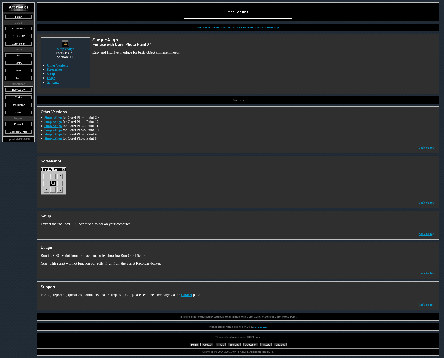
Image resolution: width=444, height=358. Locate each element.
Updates (280, 344)
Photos (18, 78)
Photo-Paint (219, 27)
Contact (186, 295)
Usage (51, 78)
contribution (260, 327)
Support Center (18, 131)
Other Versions (57, 65)
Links (18, 112)
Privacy (266, 344)
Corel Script (18, 43)
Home (194, 344)
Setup (51, 74)
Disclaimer (250, 344)
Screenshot (54, 69)
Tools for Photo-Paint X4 (249, 27)
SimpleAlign (272, 27)
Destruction (18, 105)
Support (53, 82)
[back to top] (426, 147)
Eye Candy (18, 89)
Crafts (18, 97)
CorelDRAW (18, 36)
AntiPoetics (203, 27)
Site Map (234, 344)
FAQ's (220, 344)
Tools (231, 27)
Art (18, 55)
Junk (18, 70)
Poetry (18, 62)
